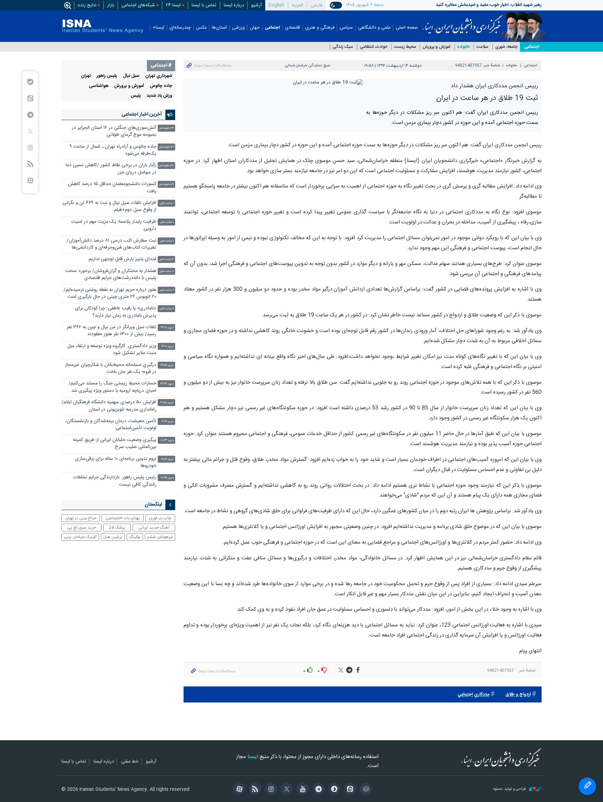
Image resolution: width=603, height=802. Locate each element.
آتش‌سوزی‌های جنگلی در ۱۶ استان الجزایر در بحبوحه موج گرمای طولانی (114, 131)
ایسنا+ (158, 28)
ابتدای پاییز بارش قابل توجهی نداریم (122, 259)
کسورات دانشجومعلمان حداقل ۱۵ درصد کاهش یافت (112, 188)
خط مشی (130, 761)
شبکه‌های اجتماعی (138, 5)
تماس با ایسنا (204, 5)
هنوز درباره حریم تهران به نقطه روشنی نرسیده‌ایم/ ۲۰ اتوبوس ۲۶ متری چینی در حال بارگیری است (110, 293)
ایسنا (462, 22)
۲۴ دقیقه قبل (166, 128)
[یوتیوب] (301, 790)
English (276, 5)
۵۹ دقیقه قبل (166, 184)
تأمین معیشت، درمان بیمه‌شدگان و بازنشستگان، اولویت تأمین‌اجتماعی (110, 425)
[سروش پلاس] (333, 790)
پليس (136, 96)
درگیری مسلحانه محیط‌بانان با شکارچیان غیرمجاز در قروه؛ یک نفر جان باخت (110, 368)
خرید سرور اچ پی (81, 527)
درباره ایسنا (234, 5)
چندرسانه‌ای (180, 28)
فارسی (316, 5)
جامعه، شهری (506, 47)
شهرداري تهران (158, 76)
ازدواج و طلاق (518, 694)
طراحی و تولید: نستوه (510, 789)
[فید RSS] (254, 790)
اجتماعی (272, 28)
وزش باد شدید (159, 96)
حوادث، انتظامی (373, 47)
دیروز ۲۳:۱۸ (167, 327)
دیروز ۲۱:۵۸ (167, 402)
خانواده (463, 47)
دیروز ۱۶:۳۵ (167, 478)
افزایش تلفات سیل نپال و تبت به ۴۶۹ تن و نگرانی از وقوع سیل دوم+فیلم (109, 206)
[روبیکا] (365, 790)
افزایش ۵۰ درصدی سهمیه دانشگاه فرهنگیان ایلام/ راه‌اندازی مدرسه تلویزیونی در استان (108, 406)
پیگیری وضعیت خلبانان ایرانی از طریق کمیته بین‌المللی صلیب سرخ (114, 443)
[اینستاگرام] (270, 790)
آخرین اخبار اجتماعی (141, 114)
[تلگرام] (317, 790)
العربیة (297, 5)
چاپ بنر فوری (160, 518)
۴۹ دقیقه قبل (166, 147)
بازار (110, 5)
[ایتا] (349, 790)
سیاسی (346, 28)
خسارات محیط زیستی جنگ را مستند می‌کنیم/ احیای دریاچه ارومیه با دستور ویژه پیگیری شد (112, 387)
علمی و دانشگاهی (374, 28)
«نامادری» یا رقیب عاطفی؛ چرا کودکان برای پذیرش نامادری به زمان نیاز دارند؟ (115, 312)
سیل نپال (131, 76)
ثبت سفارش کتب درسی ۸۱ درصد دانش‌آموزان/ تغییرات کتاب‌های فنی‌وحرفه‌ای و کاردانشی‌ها (111, 244)
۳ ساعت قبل (166, 259)
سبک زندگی (343, 47)
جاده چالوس (161, 86)
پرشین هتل (112, 537)
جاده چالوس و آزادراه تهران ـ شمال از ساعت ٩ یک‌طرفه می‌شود (112, 150)
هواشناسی (99, 86)
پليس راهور (107, 76)
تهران (86, 76)
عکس (201, 28)
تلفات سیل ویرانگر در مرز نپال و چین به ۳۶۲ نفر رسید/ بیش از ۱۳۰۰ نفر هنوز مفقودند (111, 331)
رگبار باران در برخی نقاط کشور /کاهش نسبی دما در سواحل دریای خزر (111, 169)
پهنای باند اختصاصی (122, 518)
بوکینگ (135, 537)
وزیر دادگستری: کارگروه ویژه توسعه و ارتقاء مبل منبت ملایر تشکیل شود (111, 350)
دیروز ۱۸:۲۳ (167, 440)
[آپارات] (238, 790)
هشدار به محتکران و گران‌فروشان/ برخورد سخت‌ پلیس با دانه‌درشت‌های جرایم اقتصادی (110, 274)
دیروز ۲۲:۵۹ (167, 365)
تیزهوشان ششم (160, 537)
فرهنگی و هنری (319, 28)
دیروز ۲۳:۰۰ (167, 346)
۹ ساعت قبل (166, 290)
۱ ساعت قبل (167, 203)
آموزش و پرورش (437, 47)
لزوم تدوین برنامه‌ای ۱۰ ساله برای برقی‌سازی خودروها (115, 462)
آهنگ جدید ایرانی (154, 527)
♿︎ (587, 786)
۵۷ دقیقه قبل (166, 165)
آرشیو (256, 5)
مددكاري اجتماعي (473, 694)
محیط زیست (405, 47)
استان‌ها (219, 28)
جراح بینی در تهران (80, 518)
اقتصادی (292, 28)
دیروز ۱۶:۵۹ (167, 459)
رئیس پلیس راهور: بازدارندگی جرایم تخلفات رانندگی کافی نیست (114, 481)
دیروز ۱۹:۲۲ (167, 421)
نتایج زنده (87, 5)
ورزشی (238, 28)
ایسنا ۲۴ (173, 5)
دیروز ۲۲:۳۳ (167, 384)
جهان (255, 28)
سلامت (482, 47)
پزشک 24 (117, 527)
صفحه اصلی (407, 28)
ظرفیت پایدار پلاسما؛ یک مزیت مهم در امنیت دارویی (113, 225)
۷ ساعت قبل (166, 271)
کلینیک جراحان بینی (80, 537)
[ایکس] (285, 790)
